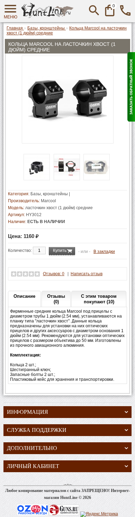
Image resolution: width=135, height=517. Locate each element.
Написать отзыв (86, 273)
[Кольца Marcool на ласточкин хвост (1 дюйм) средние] (67, 137)
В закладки (104, 251)
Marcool (48, 200)
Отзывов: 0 (53, 273)
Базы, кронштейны (49, 193)
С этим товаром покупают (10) (99, 299)
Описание (24, 296)
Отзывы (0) (56, 299)
